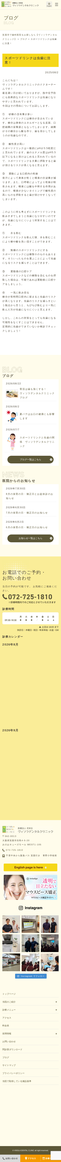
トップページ (9, 994)
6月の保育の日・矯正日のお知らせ (27, 527)
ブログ (5, 1057)
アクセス (6, 1017)
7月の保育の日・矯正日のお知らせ (27, 512)
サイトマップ (9, 1065)
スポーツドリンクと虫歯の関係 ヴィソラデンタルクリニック (37, 441)
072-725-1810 (14, 850)
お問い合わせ (9, 1041)
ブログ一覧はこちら (30, 459)
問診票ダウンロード (12, 1049)
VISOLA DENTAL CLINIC (24, 1150)
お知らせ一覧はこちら (30, 538)
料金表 (5, 1025)
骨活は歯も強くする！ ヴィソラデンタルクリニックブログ (37, 393)
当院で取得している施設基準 (16, 1081)
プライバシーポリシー (13, 1073)
